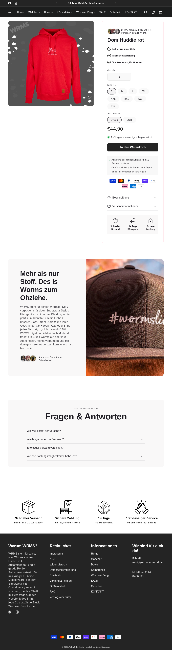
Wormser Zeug (100, 575)
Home (94, 553)
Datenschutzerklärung (63, 569)
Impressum (56, 553)
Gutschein (97, 586)
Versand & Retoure (61, 580)
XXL (113, 98)
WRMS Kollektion (77, 647)
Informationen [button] (104, 546)
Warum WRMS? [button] (22, 546)
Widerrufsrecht (58, 564)
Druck (114, 120)
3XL (126, 98)
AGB (52, 559)
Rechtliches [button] (60, 546)
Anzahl (111, 70)
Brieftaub (55, 575)
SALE (94, 580)
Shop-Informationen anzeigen (129, 171)
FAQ (52, 591)
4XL (140, 98)
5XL (113, 106)
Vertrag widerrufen (61, 597)
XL (143, 91)
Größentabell (57, 586)
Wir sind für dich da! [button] (147, 548)
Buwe (94, 564)
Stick (130, 120)
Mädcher (96, 559)
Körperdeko (98, 569)
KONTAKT (97, 591)
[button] (34, 12)
